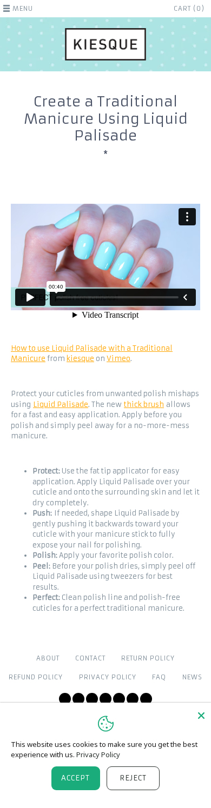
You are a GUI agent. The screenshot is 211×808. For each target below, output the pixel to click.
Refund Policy (36, 677)
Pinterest (119, 699)
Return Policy (148, 658)
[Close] (201, 715)
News (192, 677)
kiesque (80, 358)
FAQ (159, 677)
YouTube (92, 699)
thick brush (144, 404)
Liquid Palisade (60, 404)
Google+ (133, 699)
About (48, 658)
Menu (22, 8)
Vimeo (118, 358)
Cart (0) (189, 8)
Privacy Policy (107, 677)
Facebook (78, 699)
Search (146, 699)
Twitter (65, 699)
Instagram (105, 699)
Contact (90, 658)
